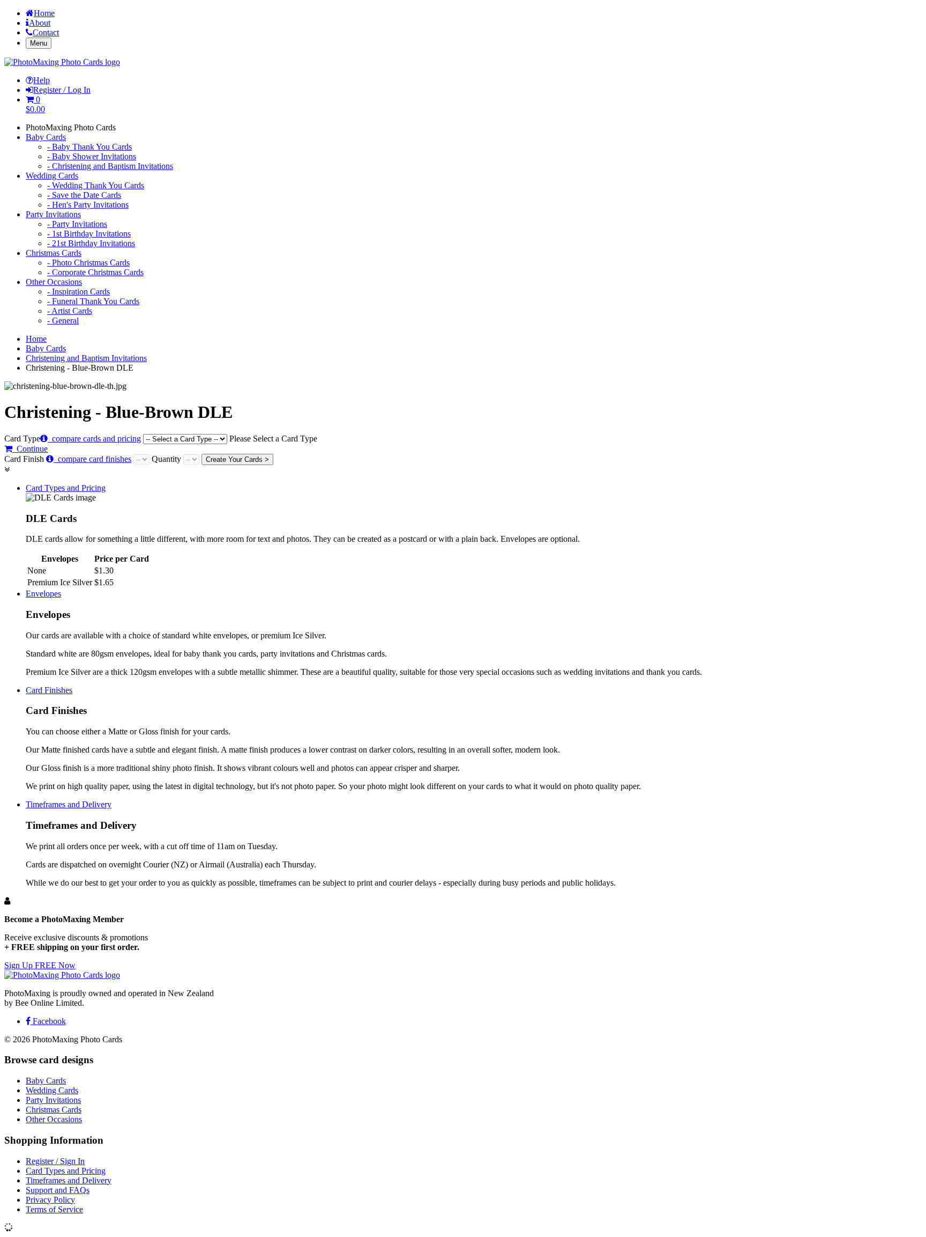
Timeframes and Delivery (68, 804)
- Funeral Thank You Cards (93, 301)
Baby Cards (46, 137)
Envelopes (43, 593)
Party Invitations (53, 214)
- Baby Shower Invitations (91, 156)
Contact (46, 32)
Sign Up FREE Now (40, 965)
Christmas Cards (53, 252)
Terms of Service (54, 1209)
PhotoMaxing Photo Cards (71, 127)
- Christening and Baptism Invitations (110, 166)
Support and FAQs (57, 1190)
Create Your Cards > (237, 459)
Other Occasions (54, 281)
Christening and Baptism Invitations (86, 358)
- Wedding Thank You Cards (95, 185)
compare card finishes (92, 458)
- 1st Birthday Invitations (89, 233)
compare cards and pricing (94, 438)
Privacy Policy (50, 1199)
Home (44, 13)
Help (41, 80)
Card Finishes (49, 690)
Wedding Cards (52, 175)
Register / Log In (62, 89)
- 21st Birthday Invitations (91, 243)
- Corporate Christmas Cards (95, 272)
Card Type (160, 438)
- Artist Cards (69, 310)
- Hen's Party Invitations (88, 204)
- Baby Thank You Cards (89, 146)
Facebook (48, 1021)
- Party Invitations (77, 224)
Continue (30, 448)
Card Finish (67, 458)
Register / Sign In (55, 1161)
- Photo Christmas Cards (88, 262)
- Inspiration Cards (78, 291)
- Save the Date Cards (84, 195)
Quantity (167, 458)
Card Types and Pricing (66, 487)
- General (63, 320)
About (39, 22)
